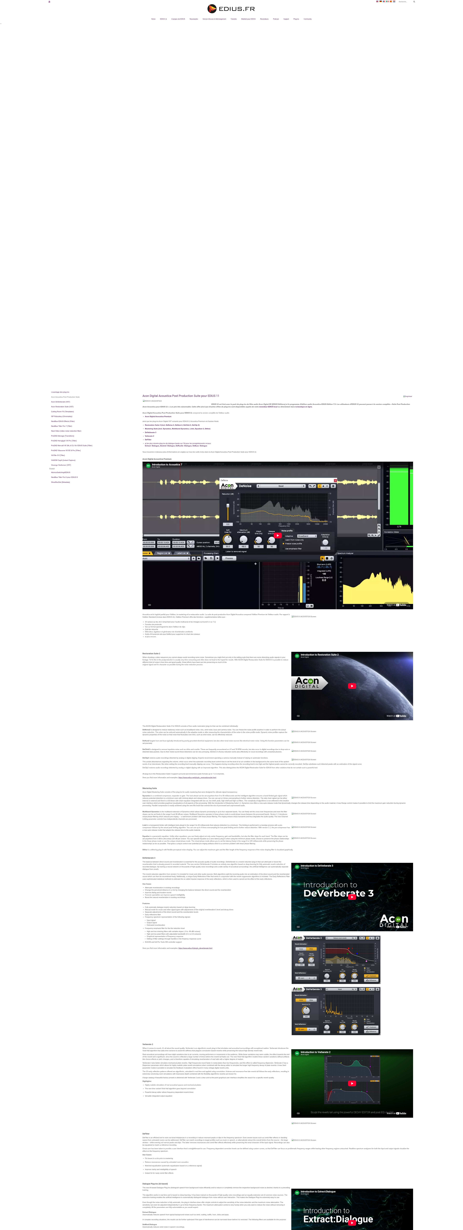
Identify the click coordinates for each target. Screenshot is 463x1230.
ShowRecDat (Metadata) (60, 482)
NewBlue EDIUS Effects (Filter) (63, 421)
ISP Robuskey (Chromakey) (61, 416)
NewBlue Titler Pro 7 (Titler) (61, 426)
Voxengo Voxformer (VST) (61, 465)
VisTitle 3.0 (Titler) (58, 455)
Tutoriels (234, 19)
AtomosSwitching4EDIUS (60, 472)
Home (153, 19)
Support (286, 19)
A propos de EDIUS (178, 19)
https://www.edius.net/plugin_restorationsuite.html (197, 777)
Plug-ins (296, 19)
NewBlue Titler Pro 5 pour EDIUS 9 (64, 477)
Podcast (276, 19)
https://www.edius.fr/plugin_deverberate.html (195, 948)
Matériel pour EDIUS (248, 19)
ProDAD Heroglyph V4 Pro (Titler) (64, 441)
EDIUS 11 (163, 19)
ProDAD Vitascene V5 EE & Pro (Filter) (66, 450)
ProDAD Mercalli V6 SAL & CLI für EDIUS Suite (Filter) (71, 445)
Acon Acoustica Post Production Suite (65, 397)
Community (308, 19)
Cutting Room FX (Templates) (62, 411)
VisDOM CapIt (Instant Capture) (63, 460)
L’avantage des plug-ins (60, 392)
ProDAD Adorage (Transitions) (62, 436)
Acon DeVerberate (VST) (60, 402)
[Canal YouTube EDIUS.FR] (49, 2)
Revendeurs (264, 19)
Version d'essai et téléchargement (214, 19)
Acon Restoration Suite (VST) (62, 407)
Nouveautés (194, 19)
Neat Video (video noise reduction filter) (66, 431)
